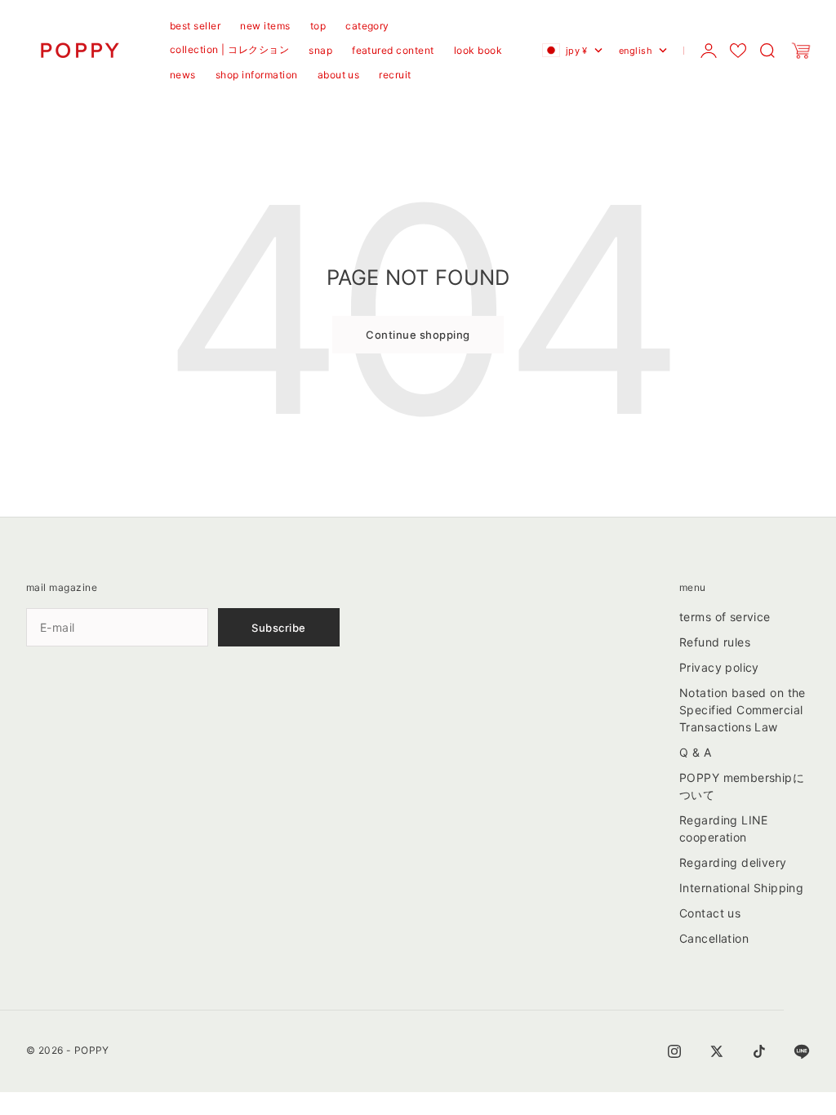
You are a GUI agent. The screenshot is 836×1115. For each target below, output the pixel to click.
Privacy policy (719, 667)
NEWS (183, 75)
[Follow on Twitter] (717, 1051)
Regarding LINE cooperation (723, 828)
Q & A (695, 752)
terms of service (725, 617)
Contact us (709, 913)
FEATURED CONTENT (393, 50)
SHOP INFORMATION (257, 75)
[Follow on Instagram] (674, 1051)
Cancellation (714, 938)
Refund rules (714, 642)
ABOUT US (339, 75)
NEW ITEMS (265, 26)
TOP (318, 26)
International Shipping (741, 888)
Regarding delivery (733, 862)
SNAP (320, 50)
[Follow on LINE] (802, 1051)
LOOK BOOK (478, 50)
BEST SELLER (195, 26)
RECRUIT (395, 75)
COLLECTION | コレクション (229, 49)
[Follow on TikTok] (759, 1051)
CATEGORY (367, 26)
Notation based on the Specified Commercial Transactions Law (742, 710)
